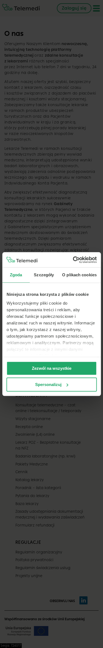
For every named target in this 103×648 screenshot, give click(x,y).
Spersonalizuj (48, 384)
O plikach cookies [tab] (79, 274)
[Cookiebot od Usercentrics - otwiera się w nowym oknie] (73, 259)
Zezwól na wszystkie (51, 368)
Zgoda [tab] (16, 274)
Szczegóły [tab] (44, 274)
